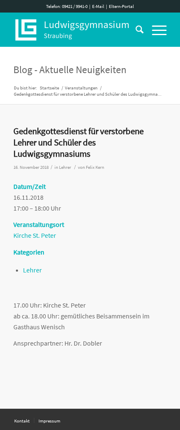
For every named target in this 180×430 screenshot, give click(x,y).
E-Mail (98, 6)
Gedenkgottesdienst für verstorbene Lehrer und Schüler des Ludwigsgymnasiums (78, 142)
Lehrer (65, 167)
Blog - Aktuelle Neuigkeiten (69, 69)
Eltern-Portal (121, 6)
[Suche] (135, 29)
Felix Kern (95, 167)
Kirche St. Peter (34, 235)
